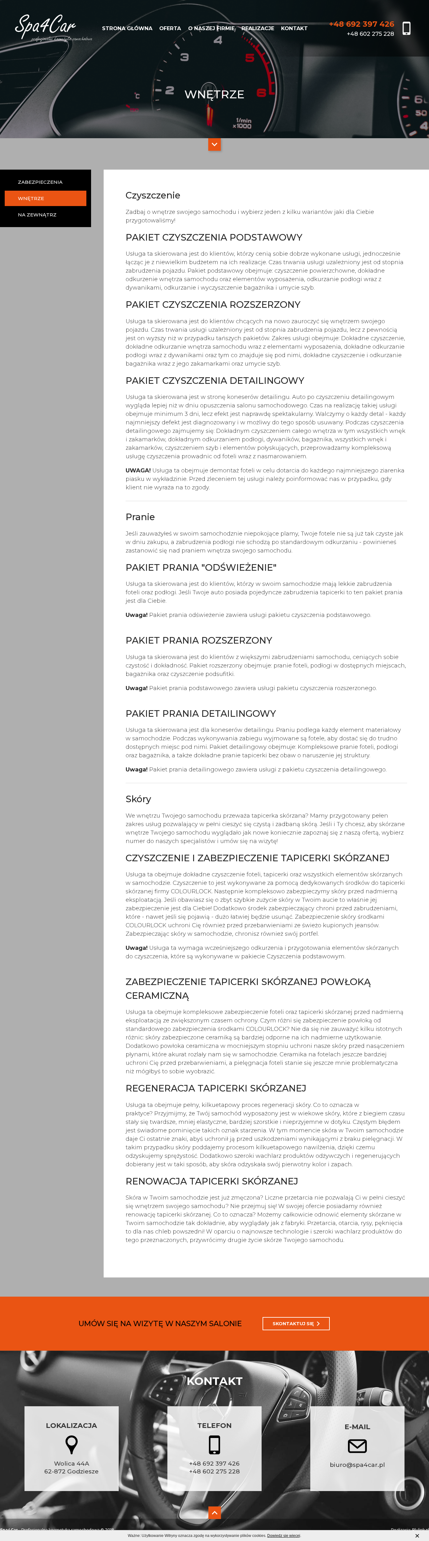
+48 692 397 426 (214, 1463)
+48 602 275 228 (214, 1471)
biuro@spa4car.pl (357, 1464)
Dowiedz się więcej (283, 1535)
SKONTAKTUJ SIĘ (293, 1323)
